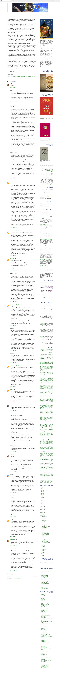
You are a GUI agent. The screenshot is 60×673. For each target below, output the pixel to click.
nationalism (44, 436)
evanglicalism (42, 394)
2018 (42, 499)
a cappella (48, 349)
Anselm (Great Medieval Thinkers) (47, 574)
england (41, 389)
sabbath (48, 459)
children (41, 369)
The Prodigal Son (47, 473)
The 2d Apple (43, 659)
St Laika (42, 653)
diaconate (45, 383)
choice (44, 369)
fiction (52, 395)
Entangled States (43, 617)
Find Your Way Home (44, 576)
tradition (44, 475)
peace (44, 442)
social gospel (42, 468)
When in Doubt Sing (44, 588)
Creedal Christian (44, 613)
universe (47, 477)
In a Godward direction (30, 6)
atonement (45, 359)
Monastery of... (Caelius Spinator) (46, 636)
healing (45, 406)
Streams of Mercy (44, 587)
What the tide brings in (45, 666)
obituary (41, 439)
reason (44, 452)
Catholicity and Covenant (45, 604)
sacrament (51, 459)
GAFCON (48, 398)
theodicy (41, 474)
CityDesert (42, 609)
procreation (46, 449)
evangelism (51, 393)
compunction (51, 374)
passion (48, 441)
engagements (51, 388)
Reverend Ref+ (43, 646)
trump (41, 476)
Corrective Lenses (44, 536)
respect (46, 454)
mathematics (50, 432)
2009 (42, 512)
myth (41, 436)
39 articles (42, 349)
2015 (42, 503)
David (11, 454)
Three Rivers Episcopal (45, 664)
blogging (13, 76)
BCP (41, 363)
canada (48, 366)
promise (51, 449)
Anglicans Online (44, 597)
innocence (51, 417)
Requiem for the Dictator (45, 583)
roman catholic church (46, 457)
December (43, 516)
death (41, 382)
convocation (47, 379)
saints (51, 460)
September (43, 520)
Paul (42, 442)
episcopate (45, 391)
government (42, 405)
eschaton (41, 392)
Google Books (44, 163)
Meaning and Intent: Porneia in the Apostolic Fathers (46, 231)
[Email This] (8, 74)
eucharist (51, 392)
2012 (42, 508)
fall (49, 394)
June (43, 544)
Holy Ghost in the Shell (44, 211)
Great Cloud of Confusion (44, 265)
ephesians (45, 389)
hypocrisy (47, 412)
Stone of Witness (44, 654)
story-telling (42, 470)
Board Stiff (42, 218)
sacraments (41, 460)
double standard (44, 386)
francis (47, 397)
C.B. (10, 519)
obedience (51, 437)
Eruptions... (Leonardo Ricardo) (46, 621)
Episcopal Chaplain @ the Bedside (46, 618)
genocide (48, 401)
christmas (51, 369)
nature (52, 436)
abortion (51, 349)
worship (50, 482)
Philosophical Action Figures (46, 526)
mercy (52, 433)
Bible (49, 363)
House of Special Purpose (45, 533)
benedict (46, 363)
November (43, 517)
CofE (45, 373)
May (43, 545)
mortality (44, 435)
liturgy (43, 427)
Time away (43, 525)
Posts (42, 203)
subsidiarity (42, 471)
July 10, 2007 (13, 87)
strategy (47, 470)
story (52, 469)
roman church (50, 458)
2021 (42, 494)
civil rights (46, 372)
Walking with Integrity (44, 665)
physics (52, 443)
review (51, 455)
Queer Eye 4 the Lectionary (45, 645)
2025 (42, 488)
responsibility (51, 454)
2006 (42, 552)
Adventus (42, 594)
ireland (45, 418)
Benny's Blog (43, 599)
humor (51, 411)
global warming (45, 403)
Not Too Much (43, 637)
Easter (52, 386)
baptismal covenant (49, 362)
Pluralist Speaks (43, 641)
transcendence (48, 475)
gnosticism (51, 403)
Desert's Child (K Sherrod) (45, 615)
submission (51, 470)
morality (41, 435)
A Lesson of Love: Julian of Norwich (45, 572)
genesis (45, 401)
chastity (41, 368)
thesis (49, 474)
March (43, 547)
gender (48, 399)
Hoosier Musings (44, 625)
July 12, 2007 (13, 442)
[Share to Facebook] (11, 74)
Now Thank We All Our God (46, 542)
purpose (50, 451)
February (43, 549)
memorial (48, 433)
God (40, 404)
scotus (48, 464)
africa (52, 350)
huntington (42, 412)
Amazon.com (46, 162)
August (43, 521)
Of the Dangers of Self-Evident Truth (46, 259)
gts (42, 406)
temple (45, 471)
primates (51, 448)
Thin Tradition (43, 661)
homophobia (50, 408)
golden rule (44, 404)
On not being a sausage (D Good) (46, 639)
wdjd (52, 480)
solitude (51, 468)
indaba (45, 417)
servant (45, 466)
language (46, 425)
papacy (41, 441)
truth (44, 476)
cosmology (51, 379)
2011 (42, 509)
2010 (42, 511)
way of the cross (48, 480)
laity (41, 424)
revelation (47, 455)
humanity (41, 411)
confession (41, 375)
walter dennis (42, 480)
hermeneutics (42, 407)
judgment (41, 421)
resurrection (42, 455)
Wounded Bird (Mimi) (44, 667)
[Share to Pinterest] (12, 74)
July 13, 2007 (13, 545)
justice (45, 421)
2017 (42, 500)
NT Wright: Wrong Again (44, 224)
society (49, 468)
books (46, 364)
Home (22, 576)
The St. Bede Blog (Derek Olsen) (46, 660)
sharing (48, 467)
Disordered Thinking (44, 528)
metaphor (41, 434)
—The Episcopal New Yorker (49, 171)
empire (47, 388)
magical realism (43, 429)
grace (45, 405)
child (52, 368)
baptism (44, 362)
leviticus (46, 426)
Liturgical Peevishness (45, 535)
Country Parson (43, 612)
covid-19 (45, 380)
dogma (41, 386)
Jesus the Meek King (44, 581)
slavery (51, 467)
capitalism (41, 367)
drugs (48, 386)
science (44, 464)
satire (52, 463)
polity (45, 446)
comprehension (43, 374)
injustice (48, 417)
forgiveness (42, 397)
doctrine (51, 385)
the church (51, 471)
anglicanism (50, 356)
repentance (41, 454)
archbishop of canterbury (46, 358)
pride (48, 448)
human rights (50, 409)
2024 (42, 490)
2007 (42, 515)
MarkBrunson (12, 539)
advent (49, 350)
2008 (42, 513)
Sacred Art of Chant (44, 584)
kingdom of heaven (49, 421)
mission (51, 434)
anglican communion (46, 353)
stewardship (49, 469)
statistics (45, 469)
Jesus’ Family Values (44, 582)
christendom (47, 369)
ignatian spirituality (43, 415)
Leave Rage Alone (13, 17)
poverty (45, 447)
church (41, 371)
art (45, 358)
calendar (44, 366)
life (49, 426)
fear (46, 395)
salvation (42, 462)
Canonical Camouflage (45, 532)
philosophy (44, 443)
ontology (47, 439)
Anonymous (42, 304)
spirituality (41, 469)
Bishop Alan (43, 600)
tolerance (41, 475)
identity (51, 413)
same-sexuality (47, 463)
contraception (42, 379)
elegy (45, 388)
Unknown (11, 389)
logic (46, 427)
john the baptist (49, 419)
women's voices (46, 482)
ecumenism (42, 388)
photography (48, 443)
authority (47, 361)
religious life (46, 453)
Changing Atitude (44, 606)
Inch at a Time (43, 627)
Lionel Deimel (43, 631)
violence (41, 479)
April (43, 546)
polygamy (48, 446)
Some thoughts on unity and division (46, 239)
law (49, 425)
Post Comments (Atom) (16, 578)
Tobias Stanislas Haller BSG (15, 181)
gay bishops (42, 399)
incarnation (47, 416)
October (43, 519)
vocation (51, 479)
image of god (50, 415)
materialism (46, 432)
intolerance (42, 418)
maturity (41, 433)
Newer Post (9, 576)
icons (52, 412)
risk (48, 456)
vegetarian (51, 477)
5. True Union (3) (43, 245)
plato (44, 444)
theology (45, 474)
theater (52, 473)
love (52, 427)
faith (48, 394)
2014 (42, 505)
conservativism (42, 378)
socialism (46, 468)
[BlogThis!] (9, 74)
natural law (48, 436)
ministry (28, 76)
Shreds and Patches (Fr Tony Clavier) (46, 649)
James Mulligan (43, 329)
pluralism (47, 444)
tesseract (48, 471)
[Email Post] (13, 74)
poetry (51, 444)
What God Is (43, 540)
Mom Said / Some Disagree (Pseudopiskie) (45, 635)
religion (41, 453)
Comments (43, 205)
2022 (42, 493)
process (41, 449)
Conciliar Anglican (44, 610)
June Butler (12, 258)
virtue (33, 76)
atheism (41, 359)
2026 (42, 487)
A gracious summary (44, 527)
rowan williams (43, 459)
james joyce (49, 418)
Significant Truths (44, 650)
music (48, 435)
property (41, 451)
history (47, 407)
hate (43, 406)
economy (51, 387)
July (42, 523)
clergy (49, 372)
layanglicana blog (44, 630)
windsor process (43, 481)
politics (41, 446)
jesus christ (42, 419)
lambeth (45, 424)
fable (45, 394)
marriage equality (46, 431)
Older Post (34, 576)
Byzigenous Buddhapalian (45, 603)
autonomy (51, 361)
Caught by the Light (44, 605)
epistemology (50, 391)
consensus (51, 377)
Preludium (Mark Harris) (45, 642)
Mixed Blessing (44, 529)
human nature (44, 409)
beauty (43, 363)
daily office (51, 381)
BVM (41, 366)
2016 (42, 502)
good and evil (48, 404)
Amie (11, 474)
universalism (42, 477)
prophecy (44, 451)
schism (41, 464)
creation (49, 380)
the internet (42, 473)
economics (46, 387)
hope (41, 409)
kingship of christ (43, 423)
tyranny (48, 476)
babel (41, 362)
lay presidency (42, 426)
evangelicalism (42, 393)
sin (49, 467)
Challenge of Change (44, 575)
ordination (51, 439)
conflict (46, 375)
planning (41, 444)
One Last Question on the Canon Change (45, 252)
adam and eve (45, 350)
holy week (45, 408)
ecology (41, 387)
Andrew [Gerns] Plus (44, 595)
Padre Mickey (43, 640)
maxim (45, 433)
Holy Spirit (42, 408)
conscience (51, 375)
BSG (52, 189)
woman (48, 481)
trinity (52, 475)
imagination (42, 416)
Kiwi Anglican (43, 629)
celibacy (47, 367)
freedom (51, 397)
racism (41, 452)
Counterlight (43, 611)
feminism (48, 395)
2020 (42, 496)
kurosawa (51, 423)
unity (52, 476)
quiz (52, 451)
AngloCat (42, 598)
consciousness (42, 377)
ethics (46, 392)
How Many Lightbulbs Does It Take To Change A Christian (46, 579)
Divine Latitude (43, 616)
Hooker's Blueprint (44, 577)
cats (44, 367)
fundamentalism (42, 398)
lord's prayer (49, 427)
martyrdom (42, 432)
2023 (42, 491)
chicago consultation (47, 368)
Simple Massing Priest (44, 652)
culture (44, 381)
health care (48, 406)
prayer (52, 447)
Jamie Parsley (43, 628)
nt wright (47, 437)
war (45, 480)
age (40, 352)
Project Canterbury (44, 643)
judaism (51, 420)
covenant (41, 380)
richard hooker (43, 456)
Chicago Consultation (44, 607)
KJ (10, 404)
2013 (42, 506)
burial (52, 364)
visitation (47, 479)
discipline (47, 385)
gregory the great (50, 405)
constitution (50, 378)
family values (42, 395)
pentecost (47, 442)
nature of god (42, 437)
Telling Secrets (43, 655)
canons (51, 366)
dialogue (48, 383)
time (52, 474)
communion (50, 373)
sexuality (44, 467)
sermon (41, 466)
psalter (48, 451)
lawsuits (51, 425)
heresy (51, 406)
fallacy (52, 394)
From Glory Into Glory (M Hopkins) (45, 624)
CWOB (47, 381)
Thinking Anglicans (44, 662)
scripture (51, 464)
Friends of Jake (43, 622)
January (43, 550)
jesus (52, 418)
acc (40, 350)
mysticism (51, 435)
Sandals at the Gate (44, 647)
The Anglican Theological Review (47, 184)
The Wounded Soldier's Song (45, 272)
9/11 (45, 349)
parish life (45, 441)
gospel (52, 404)
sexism (49, 466)
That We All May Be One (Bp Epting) (46, 657)
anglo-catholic (42, 357)
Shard (42, 585)
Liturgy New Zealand (44, 633)
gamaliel (51, 398)
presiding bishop (43, 448)
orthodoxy (47, 440)
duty (50, 386)
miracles (48, 434)
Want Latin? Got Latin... (45, 541)
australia (43, 361)
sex (47, 466)
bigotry (51, 363)
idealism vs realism (44, 413)
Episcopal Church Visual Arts (46, 620)
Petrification (43, 537)
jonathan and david (44, 420)
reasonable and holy (49, 452)
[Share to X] (10, 74)
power (48, 447)
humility (23, 76)
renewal (51, 453)
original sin (42, 440)
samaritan (46, 462)
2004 (42, 555)
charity (18, 76)
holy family (51, 407)
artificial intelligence (49, 358)
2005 (42, 553)
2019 (42, 497)
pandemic (51, 440)
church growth (45, 370)
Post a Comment (10, 574)
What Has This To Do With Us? (46, 534)
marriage (51, 429)
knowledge (48, 423)
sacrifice (46, 460)
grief (40, 406)
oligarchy (44, 439)
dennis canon (44, 382)
